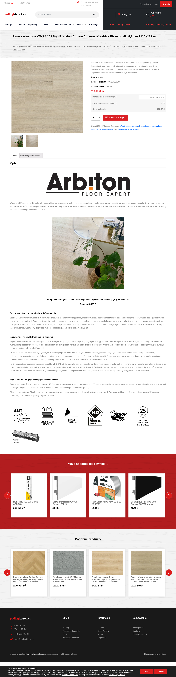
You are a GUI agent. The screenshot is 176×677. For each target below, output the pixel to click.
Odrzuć (161, 671)
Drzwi (65, 634)
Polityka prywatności (68, 654)
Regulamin (102, 638)
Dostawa (136, 631)
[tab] (15, 155)
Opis (15, 156)
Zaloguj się (126, 15)
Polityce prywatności (117, 675)
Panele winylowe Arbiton (128, 129)
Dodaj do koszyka (117, 117)
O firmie (101, 628)
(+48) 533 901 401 (21, 634)
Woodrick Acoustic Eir (129, 126)
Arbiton (159, 126)
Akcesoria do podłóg (71, 631)
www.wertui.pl (160, 654)
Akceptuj (146, 671)
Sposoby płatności (140, 634)
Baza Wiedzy (103, 631)
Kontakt (166, 4)
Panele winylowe (106, 129)
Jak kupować (138, 628)
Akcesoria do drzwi (71, 638)
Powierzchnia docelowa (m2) (104, 97)
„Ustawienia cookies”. (70, 675)
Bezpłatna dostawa (147, 126)
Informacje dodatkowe (30, 156)
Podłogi (94, 129)
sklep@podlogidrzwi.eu (24, 639)
